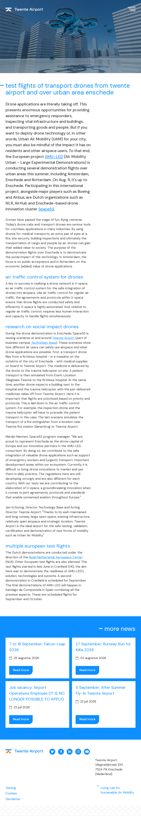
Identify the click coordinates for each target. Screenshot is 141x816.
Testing (11, 788)
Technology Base (43, 343)
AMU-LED (54, 156)
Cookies (11, 793)
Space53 (46, 209)
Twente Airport (63, 338)
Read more (21, 670)
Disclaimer (13, 799)
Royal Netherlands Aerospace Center (56, 557)
